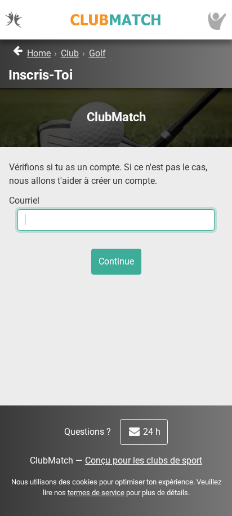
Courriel (24, 200)
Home (39, 53)
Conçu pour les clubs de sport (143, 460)
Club (70, 53)
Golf (97, 53)
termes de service (96, 492)
